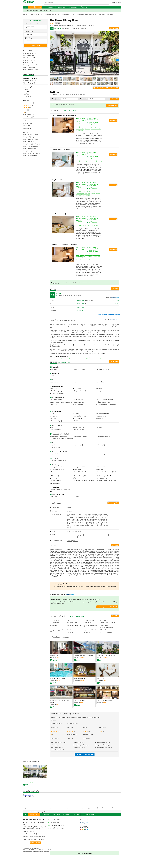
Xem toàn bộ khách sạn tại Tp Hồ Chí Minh (39, 10)
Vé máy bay (74, 7)
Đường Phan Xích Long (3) (30, 146)
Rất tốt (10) (70, 727)
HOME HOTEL (54, 655)
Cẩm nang (83, 7)
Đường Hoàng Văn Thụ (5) (30, 69)
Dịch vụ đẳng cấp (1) (29, 55)
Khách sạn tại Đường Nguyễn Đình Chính (87, 14)
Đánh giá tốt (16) (28, 62)
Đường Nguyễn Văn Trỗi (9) (30, 65)
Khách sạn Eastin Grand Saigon (59, 678)
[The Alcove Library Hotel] (35, 778)
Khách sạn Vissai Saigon (80, 678)
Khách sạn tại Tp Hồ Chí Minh (52, 14)
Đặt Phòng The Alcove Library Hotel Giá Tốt (105, 88)
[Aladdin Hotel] (107, 676)
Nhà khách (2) (27, 128)
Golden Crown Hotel (79, 700)
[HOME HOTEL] (61, 653)
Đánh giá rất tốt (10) (28, 60)
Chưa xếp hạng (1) (28, 114)
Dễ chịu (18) (102, 727)
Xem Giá (115, 99)
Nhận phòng (29, 31)
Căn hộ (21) (26, 126)
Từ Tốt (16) (26, 94)
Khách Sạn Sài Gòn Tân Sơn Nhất (106, 655)
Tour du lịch (50, 7)
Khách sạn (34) (27, 123)
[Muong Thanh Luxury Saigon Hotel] (85, 653)
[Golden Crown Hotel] (85, 698)
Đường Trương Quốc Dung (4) (31, 144)
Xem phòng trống (113, 503)
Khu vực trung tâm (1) (29, 53)
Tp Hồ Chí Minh (36, 7)
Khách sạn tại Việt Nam (36, 14)
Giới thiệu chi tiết (35, 842)
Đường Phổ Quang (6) (29, 67)
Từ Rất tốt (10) (27, 91)
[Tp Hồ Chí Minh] (28, 795)
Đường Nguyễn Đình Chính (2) (31, 153)
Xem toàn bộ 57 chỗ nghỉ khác (84, 754)
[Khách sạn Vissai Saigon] (85, 676)
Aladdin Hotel (100, 678)
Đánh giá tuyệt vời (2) (29, 58)
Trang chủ (25, 14)
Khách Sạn (62, 7)
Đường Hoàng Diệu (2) (29, 148)
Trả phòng (29, 38)
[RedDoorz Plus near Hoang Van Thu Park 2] (61, 698)
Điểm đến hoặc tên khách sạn (34, 24)
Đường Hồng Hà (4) (28, 141)
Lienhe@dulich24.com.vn (57, 825)
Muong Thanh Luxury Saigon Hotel (83, 655)
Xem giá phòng (114, 28)
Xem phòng (115, 288)
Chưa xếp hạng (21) (28, 117)
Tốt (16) (85, 727)
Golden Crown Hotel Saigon (104, 700)
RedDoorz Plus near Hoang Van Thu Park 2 (60, 701)
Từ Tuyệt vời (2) (27, 89)
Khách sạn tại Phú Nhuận (68, 14)
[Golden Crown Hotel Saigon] (107, 698)
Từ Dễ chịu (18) (27, 96)
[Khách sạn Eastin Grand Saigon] (61, 676)
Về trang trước (89, 815)
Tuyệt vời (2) (54, 727)
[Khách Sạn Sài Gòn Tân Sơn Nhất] (107, 653)
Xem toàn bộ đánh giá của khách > (110, 314)
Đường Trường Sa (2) (29, 151)
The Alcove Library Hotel (30, 780)
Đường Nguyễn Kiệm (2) (30, 155)
